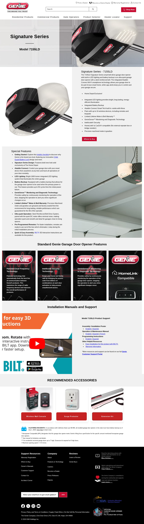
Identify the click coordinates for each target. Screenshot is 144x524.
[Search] (93, 9)
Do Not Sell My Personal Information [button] (76, 512)
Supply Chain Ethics (56, 512)
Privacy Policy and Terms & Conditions (34, 512)
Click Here (40, 430)
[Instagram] (33, 506)
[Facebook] (23, 506)
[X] (28, 506)
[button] (90, 3)
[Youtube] (38, 506)
